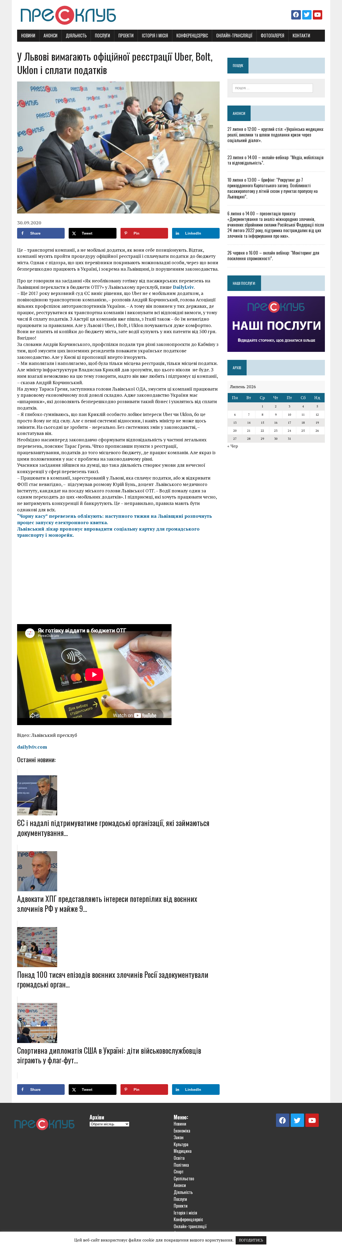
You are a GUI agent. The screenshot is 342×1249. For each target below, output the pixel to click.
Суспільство (184, 1178)
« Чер (232, 446)
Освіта (179, 1158)
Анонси (50, 35)
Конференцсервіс (192, 35)
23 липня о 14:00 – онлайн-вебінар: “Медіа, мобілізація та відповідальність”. (275, 160)
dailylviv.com (32, 747)
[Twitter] (307, 15)
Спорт (179, 1171)
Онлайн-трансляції (234, 35)
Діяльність (76, 35)
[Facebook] (296, 15)
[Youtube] (317, 15)
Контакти (301, 35)
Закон (179, 1137)
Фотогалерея (272, 35)
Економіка (182, 1130)
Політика (181, 1165)
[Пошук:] (272, 88)
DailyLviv (183, 287)
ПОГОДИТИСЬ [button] (251, 1240)
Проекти (126, 35)
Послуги (102, 35)
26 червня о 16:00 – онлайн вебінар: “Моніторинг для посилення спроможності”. (273, 256)
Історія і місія (155, 35)
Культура (181, 1144)
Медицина (183, 1151)
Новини (28, 35)
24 (289, 431)
